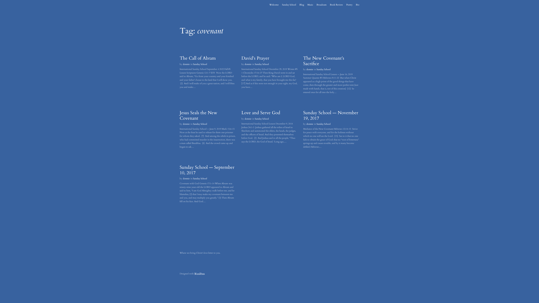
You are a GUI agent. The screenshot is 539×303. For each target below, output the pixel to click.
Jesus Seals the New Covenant (198, 115)
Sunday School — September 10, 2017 (207, 170)
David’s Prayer (255, 58)
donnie (186, 64)
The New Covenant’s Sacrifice (323, 61)
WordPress (199, 273)
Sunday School (200, 64)
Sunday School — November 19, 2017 (330, 115)
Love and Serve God (260, 112)
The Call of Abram (198, 58)
